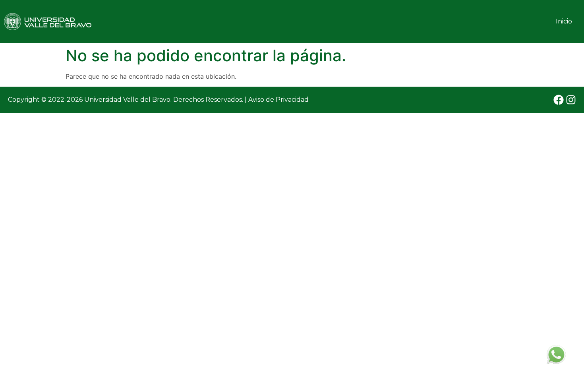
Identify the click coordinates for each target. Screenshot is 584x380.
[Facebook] (558, 100)
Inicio (564, 21)
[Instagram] (571, 100)
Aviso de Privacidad (278, 99)
